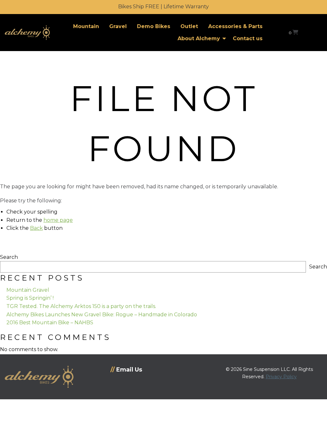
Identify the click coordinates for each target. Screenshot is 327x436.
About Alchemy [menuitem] (199, 38)
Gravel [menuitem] (118, 26)
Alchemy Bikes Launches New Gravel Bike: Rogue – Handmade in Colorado (101, 315)
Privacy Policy (281, 377)
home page (58, 220)
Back (36, 228)
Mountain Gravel (27, 290)
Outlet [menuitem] (189, 26)
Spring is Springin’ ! (30, 298)
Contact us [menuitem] (247, 38)
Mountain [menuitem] (86, 26)
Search (9, 257)
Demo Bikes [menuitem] (153, 26)
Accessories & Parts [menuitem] (235, 26)
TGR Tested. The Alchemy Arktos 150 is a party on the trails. (81, 306)
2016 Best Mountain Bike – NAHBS (49, 322)
